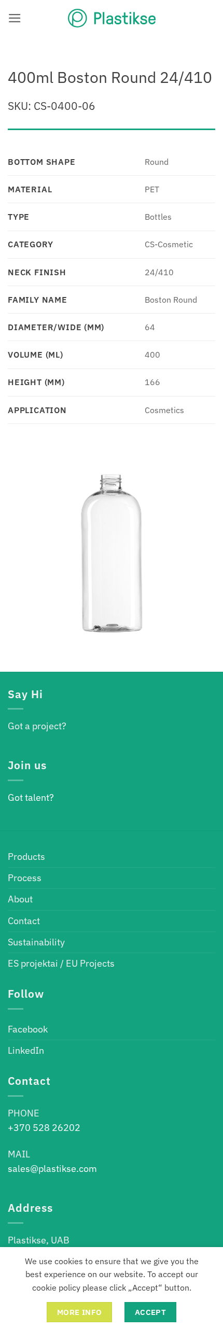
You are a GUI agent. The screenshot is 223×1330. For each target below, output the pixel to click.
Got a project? (37, 726)
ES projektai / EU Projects (61, 963)
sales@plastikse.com (52, 1169)
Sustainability (36, 942)
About (20, 899)
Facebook (28, 1029)
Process (24, 878)
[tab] (111, 134)
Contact (24, 921)
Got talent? (31, 797)
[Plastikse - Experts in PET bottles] (111, 18)
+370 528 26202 (44, 1128)
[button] (15, 18)
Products (26, 856)
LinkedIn (26, 1050)
